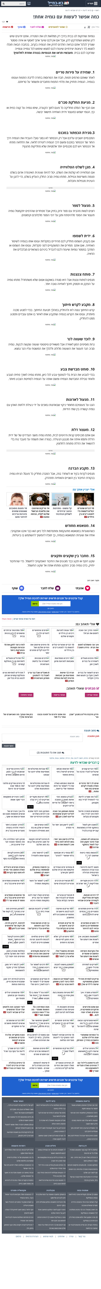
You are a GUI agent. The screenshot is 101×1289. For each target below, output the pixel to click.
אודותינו (61, 1236)
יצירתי (67, 758)
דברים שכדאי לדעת (72, 10)
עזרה (71, 1236)
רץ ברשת (83, 1145)
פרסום (18, 1236)
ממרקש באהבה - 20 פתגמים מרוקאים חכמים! (83, 1165)
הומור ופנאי (18, 1101)
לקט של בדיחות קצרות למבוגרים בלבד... (20, 1105)
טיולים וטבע (50, 1145)
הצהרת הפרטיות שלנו (44, 612)
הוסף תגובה (8, 746)
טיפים (86, 758)
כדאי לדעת (87, 10)
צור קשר (81, 1236)
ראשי (97, 10)
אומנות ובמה (82, 1190)
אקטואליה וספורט (18, 1190)
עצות (57, 758)
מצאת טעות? (6, 619)
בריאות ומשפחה (83, 1101)
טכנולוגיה (50, 1190)
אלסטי (51, 758)
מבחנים (90, 688)
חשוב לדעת (78, 758)
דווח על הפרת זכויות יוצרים (24, 619)
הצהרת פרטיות (32, 1236)
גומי (72, 758)
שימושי (62, 758)
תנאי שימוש (55, 612)
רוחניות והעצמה (18, 1145)
